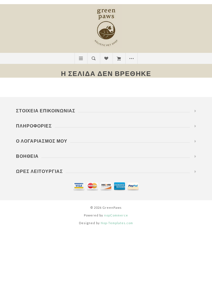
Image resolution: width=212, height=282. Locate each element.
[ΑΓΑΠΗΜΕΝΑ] (106, 58)
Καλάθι (119, 58)
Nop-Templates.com (117, 223)
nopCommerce (116, 215)
